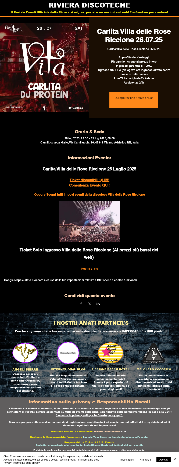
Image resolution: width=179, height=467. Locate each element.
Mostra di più (89, 268)
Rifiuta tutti (145, 459)
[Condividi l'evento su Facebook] (81, 304)
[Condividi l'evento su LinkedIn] (98, 304)
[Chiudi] (175, 459)
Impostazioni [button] (127, 459)
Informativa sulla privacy (26, 462)
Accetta (163, 459)
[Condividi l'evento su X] (89, 304)
